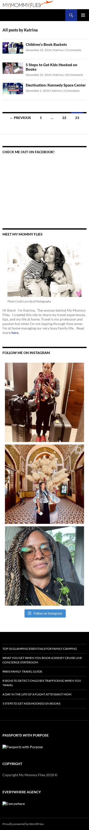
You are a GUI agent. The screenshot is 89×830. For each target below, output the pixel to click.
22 (64, 118)
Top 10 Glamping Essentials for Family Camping (39, 649)
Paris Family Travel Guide (22, 671)
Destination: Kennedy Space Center (56, 85)
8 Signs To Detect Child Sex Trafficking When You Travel (41, 683)
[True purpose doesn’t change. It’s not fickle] (44, 566)
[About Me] (44, 269)
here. (15, 332)
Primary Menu (83, 15)
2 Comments (71, 90)
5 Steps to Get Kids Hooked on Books (31, 703)
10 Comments (74, 75)
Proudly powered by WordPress (23, 824)
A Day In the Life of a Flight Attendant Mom (36, 694)
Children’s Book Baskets (46, 44)
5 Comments (73, 50)
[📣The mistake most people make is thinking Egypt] (44, 484)
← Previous (20, 118)
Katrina (58, 50)
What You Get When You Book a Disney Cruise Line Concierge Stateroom (42, 660)
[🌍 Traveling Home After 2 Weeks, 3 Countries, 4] (44, 402)
